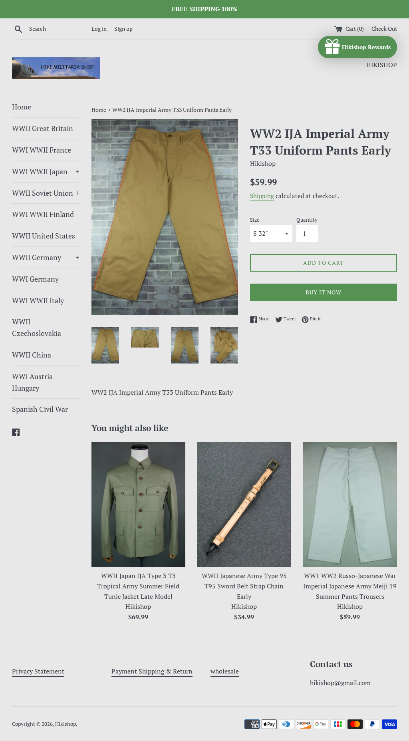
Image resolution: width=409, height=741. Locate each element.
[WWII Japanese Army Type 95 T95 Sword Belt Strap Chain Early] (244, 504)
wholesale (224, 671)
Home (21, 106)
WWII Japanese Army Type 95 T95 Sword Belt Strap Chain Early (244, 585)
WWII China (31, 355)
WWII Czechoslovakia (36, 327)
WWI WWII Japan (45, 171)
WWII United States (43, 235)
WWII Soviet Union (45, 193)
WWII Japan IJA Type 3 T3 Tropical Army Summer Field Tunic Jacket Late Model (138, 585)
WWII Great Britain (42, 128)
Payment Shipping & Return (152, 671)
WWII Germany (45, 257)
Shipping (262, 196)
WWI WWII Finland (43, 214)
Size (255, 220)
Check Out (384, 28)
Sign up (123, 28)
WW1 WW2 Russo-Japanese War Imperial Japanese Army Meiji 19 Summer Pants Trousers (350, 585)
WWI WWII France (41, 150)
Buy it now (323, 292)
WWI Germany (35, 279)
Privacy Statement (38, 671)
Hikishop (65, 724)
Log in (99, 28)
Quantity (307, 220)
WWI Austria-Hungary (34, 382)
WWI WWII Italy (38, 300)
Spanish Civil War (40, 409)
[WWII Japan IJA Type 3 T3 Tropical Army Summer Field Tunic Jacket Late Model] (138, 504)
